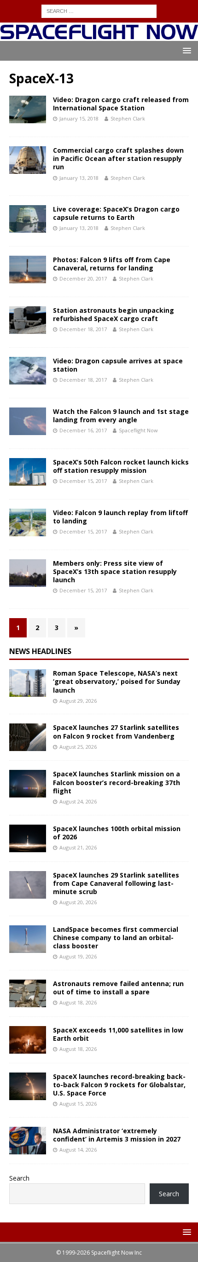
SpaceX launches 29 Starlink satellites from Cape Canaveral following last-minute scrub (116, 883)
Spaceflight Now (138, 430)
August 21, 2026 (78, 847)
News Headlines (40, 651)
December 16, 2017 (83, 430)
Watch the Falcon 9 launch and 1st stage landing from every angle (121, 415)
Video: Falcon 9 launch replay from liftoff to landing (120, 516)
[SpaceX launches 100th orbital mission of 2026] (27, 838)
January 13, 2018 (79, 177)
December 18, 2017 (83, 329)
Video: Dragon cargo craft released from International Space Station (121, 103)
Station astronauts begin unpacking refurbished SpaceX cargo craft (113, 314)
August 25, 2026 (78, 746)
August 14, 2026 (78, 1149)
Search (19, 1178)
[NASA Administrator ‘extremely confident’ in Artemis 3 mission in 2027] (27, 1140)
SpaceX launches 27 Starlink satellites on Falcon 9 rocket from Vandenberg (116, 731)
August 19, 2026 (78, 956)
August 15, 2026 (78, 1103)
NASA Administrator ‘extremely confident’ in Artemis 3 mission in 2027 (117, 1134)
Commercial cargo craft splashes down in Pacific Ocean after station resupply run (118, 158)
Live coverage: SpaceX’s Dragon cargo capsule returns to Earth (116, 213)
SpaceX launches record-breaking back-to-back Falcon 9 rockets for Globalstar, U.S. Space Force (119, 1084)
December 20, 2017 (83, 278)
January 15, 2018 (79, 118)
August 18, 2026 (78, 1002)
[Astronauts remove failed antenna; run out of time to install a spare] (27, 993)
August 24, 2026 (78, 801)
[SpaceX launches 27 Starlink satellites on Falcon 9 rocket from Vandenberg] (27, 737)
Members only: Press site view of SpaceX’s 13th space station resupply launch (115, 571)
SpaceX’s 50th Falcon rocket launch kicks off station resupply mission (121, 466)
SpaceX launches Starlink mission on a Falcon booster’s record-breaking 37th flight (116, 782)
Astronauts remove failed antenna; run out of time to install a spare (118, 987)
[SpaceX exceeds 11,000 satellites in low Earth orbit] (27, 1040)
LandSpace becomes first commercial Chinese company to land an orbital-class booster (115, 937)
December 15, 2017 (83, 480)
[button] (185, 50)
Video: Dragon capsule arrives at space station (118, 364)
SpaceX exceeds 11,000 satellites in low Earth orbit (118, 1034)
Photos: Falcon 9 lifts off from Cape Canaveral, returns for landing (111, 263)
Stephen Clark (128, 118)
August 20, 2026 (78, 902)
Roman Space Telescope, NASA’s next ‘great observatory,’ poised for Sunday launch (117, 681)
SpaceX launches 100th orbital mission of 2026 (117, 832)
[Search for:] (99, 10)
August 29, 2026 (78, 700)
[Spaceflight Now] (99, 35)
